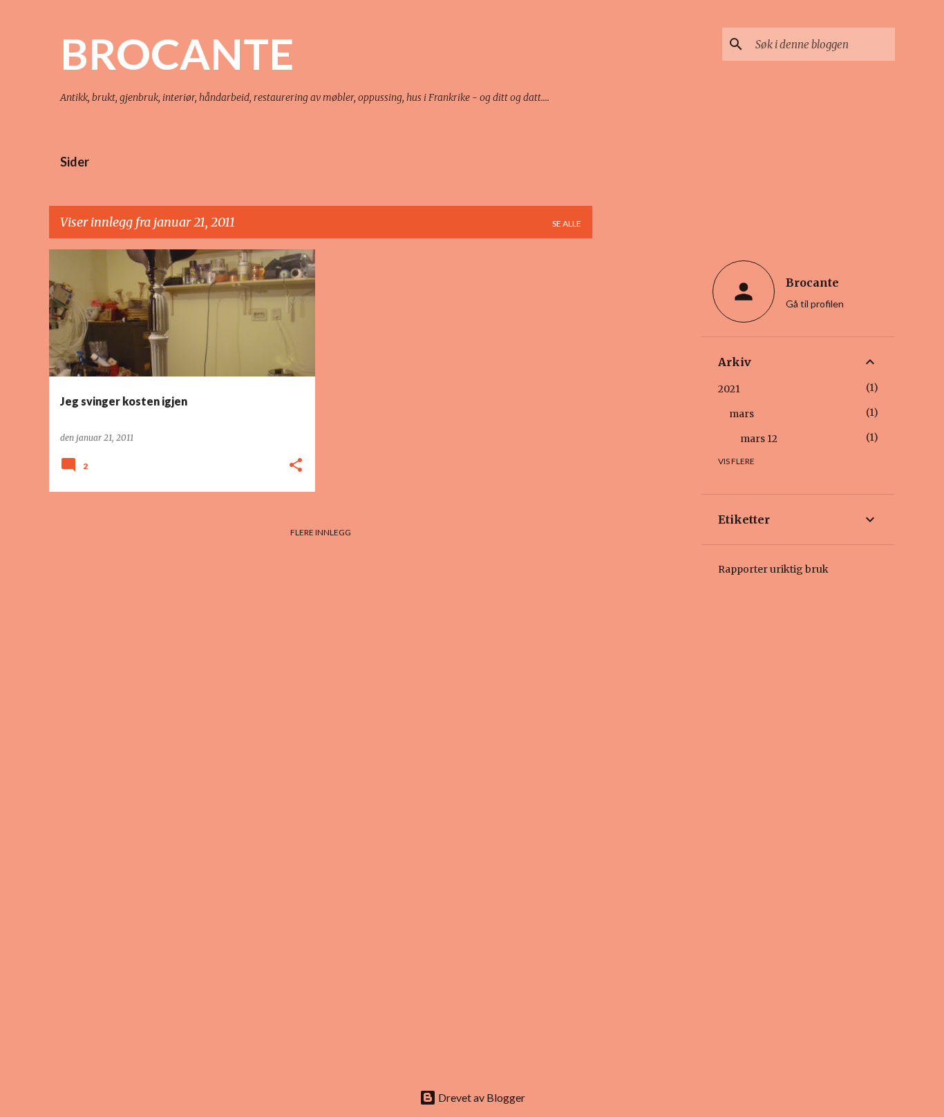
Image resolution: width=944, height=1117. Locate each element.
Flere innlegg (320, 532)
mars (741, 414)
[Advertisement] (647, 456)
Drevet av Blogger (480, 1097)
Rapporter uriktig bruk (773, 569)
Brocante (812, 282)
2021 (729, 389)
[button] (295, 466)
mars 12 (758, 438)
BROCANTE (177, 53)
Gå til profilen (815, 303)
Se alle (566, 223)
